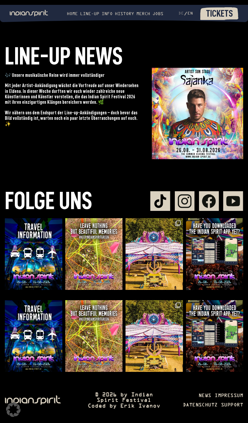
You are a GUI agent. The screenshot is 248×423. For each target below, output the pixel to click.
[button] (13, 409)
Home (72, 14)
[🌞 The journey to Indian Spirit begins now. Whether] (33, 254)
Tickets (219, 13)
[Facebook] (209, 201)
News (205, 395)
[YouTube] (233, 201)
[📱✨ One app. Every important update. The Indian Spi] (214, 254)
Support (232, 405)
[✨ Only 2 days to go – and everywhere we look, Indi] (154, 254)
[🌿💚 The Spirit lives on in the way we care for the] (94, 254)
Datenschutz (200, 405)
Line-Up (89, 14)
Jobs (157, 14)
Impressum (229, 395)
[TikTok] (160, 201)
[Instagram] (185, 201)
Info (107, 14)
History (124, 14)
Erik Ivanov (140, 406)
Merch (143, 14)
